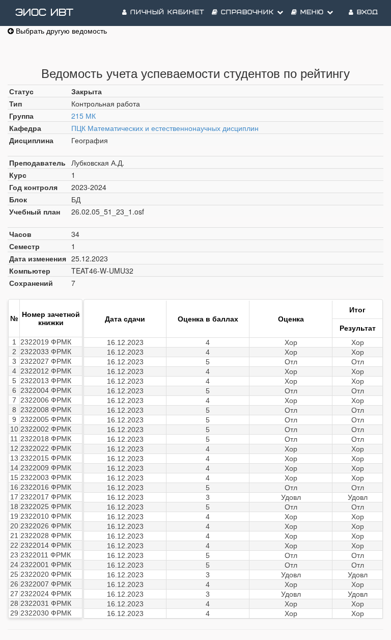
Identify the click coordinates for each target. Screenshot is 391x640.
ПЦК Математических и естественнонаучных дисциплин (165, 128)
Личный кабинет (165, 12)
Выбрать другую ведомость (60, 30)
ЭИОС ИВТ (44, 13)
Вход (366, 12)
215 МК (83, 116)
